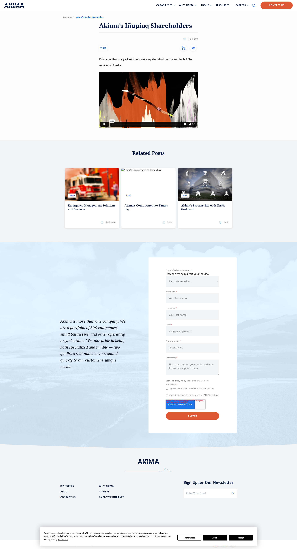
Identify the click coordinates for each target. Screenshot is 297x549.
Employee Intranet (111, 497)
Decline (215, 538)
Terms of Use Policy (200, 381)
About (64, 492)
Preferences (189, 538)
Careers (104, 492)
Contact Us (276, 5)
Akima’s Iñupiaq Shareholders (89, 17)
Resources (222, 5)
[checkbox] (192, 388)
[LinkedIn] (183, 50)
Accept (241, 538)
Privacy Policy (179, 381)
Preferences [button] (63, 539)
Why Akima (106, 486)
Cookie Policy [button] (127, 536)
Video (103, 48)
